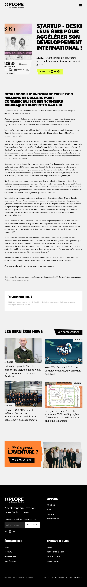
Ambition (51, 505)
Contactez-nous (54, 556)
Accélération (53, 519)
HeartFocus (70, 133)
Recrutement (53, 561)
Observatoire (10, 556)
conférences (10, 561)
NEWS (49, 547)
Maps (7, 547)
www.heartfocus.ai (46, 266)
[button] (80, 5)
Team (49, 510)
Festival (8, 552)
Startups (51, 514)
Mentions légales (75, 577)
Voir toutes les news (68, 332)
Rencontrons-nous (21, 460)
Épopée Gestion (61, 577)
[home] (14, 5)
